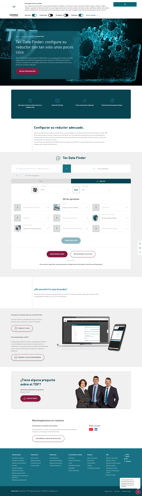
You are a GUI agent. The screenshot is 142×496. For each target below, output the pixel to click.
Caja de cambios (16, 454)
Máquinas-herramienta (56, 463)
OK (125, 4)
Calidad (89, 465)
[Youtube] (91, 429)
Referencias (53, 454)
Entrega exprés (35, 465)
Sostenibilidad (91, 463)
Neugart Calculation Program (29, 357)
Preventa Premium (36, 463)
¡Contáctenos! (31, 398)
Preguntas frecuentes (74, 465)
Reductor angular (111, 465)
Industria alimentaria (55, 465)
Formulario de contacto (93, 468)
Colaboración (34, 454)
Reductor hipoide (110, 475)
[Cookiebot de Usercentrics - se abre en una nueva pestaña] (14, 15)
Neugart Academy (36, 460)
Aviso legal (116, 491)
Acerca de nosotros (92, 458)
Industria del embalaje (56, 460)
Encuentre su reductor (18, 458)
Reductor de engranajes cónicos (112, 471)
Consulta (14, 465)
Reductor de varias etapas (113, 463)
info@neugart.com (53, 491)
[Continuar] (20, 175)
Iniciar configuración (27, 71)
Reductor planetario (17, 468)
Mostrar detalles (91, 15)
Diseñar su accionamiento (19, 463)
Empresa (89, 454)
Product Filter (23, 328)
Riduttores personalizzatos (19, 480)
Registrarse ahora (57, 254)
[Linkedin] (96, 429)
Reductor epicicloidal (112, 458)
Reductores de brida (111, 468)
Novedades (72, 468)
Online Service (35, 458)
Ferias (70, 463)
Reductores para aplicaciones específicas (20, 476)
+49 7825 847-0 (45, 491)
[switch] (50, 15)
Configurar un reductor (18, 460)
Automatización (54, 458)
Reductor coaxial (110, 460)
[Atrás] (17, 175)
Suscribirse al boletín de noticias (48, 438)
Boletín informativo (74, 470)
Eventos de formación (74, 460)
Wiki (107, 454)
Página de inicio (108, 491)
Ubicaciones (90, 460)
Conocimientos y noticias (75, 454)
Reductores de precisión (18, 473)
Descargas (71, 458)
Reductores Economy (17, 470)
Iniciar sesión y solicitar (83, 254)
